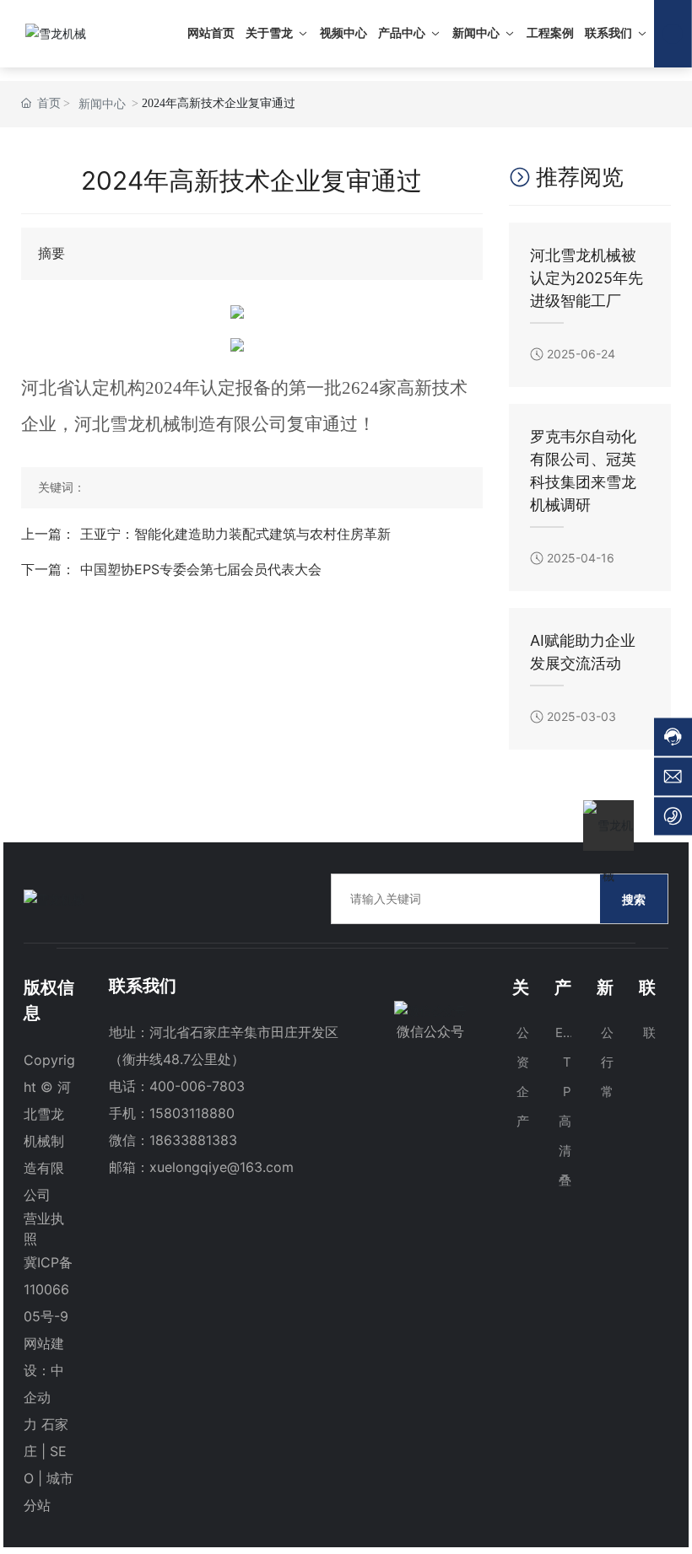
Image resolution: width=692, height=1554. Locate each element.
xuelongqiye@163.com (221, 1167)
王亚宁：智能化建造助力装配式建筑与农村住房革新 (235, 533)
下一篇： (48, 569)
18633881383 (193, 1140)
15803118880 (192, 1113)
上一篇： (48, 533)
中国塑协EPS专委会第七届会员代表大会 (201, 569)
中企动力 (44, 1397)
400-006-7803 (197, 1086)
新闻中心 (102, 104)
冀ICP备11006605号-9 (48, 1289)
